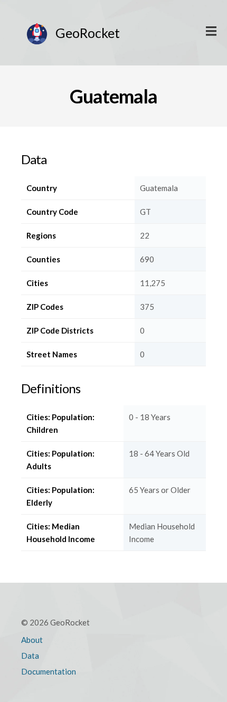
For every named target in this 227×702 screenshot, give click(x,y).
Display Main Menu (211, 31)
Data (30, 655)
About (32, 639)
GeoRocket (87, 33)
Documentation (48, 671)
